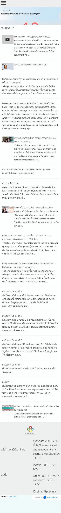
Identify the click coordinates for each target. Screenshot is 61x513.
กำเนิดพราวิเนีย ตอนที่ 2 (12, 316)
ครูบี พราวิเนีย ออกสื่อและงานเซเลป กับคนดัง (32, 36)
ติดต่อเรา (5, 382)
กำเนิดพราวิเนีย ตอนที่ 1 (12, 291)
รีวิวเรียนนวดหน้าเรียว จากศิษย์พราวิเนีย (30, 64)
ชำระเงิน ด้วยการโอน (10, 183)
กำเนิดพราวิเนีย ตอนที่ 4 (12, 364)
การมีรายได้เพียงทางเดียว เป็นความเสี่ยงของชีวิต (33, 207)
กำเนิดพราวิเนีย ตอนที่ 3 (12, 340)
